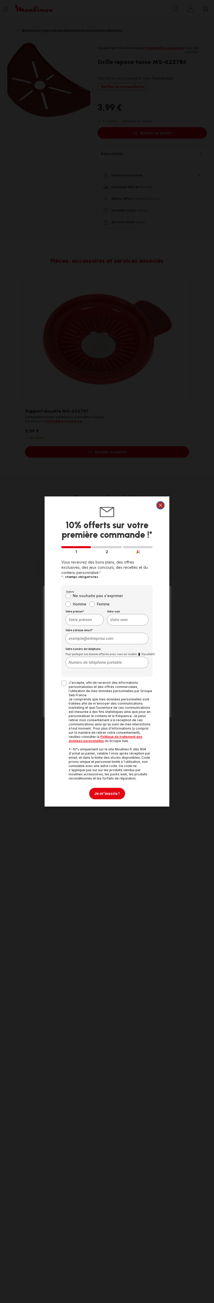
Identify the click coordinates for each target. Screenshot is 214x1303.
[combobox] (85, 619)
